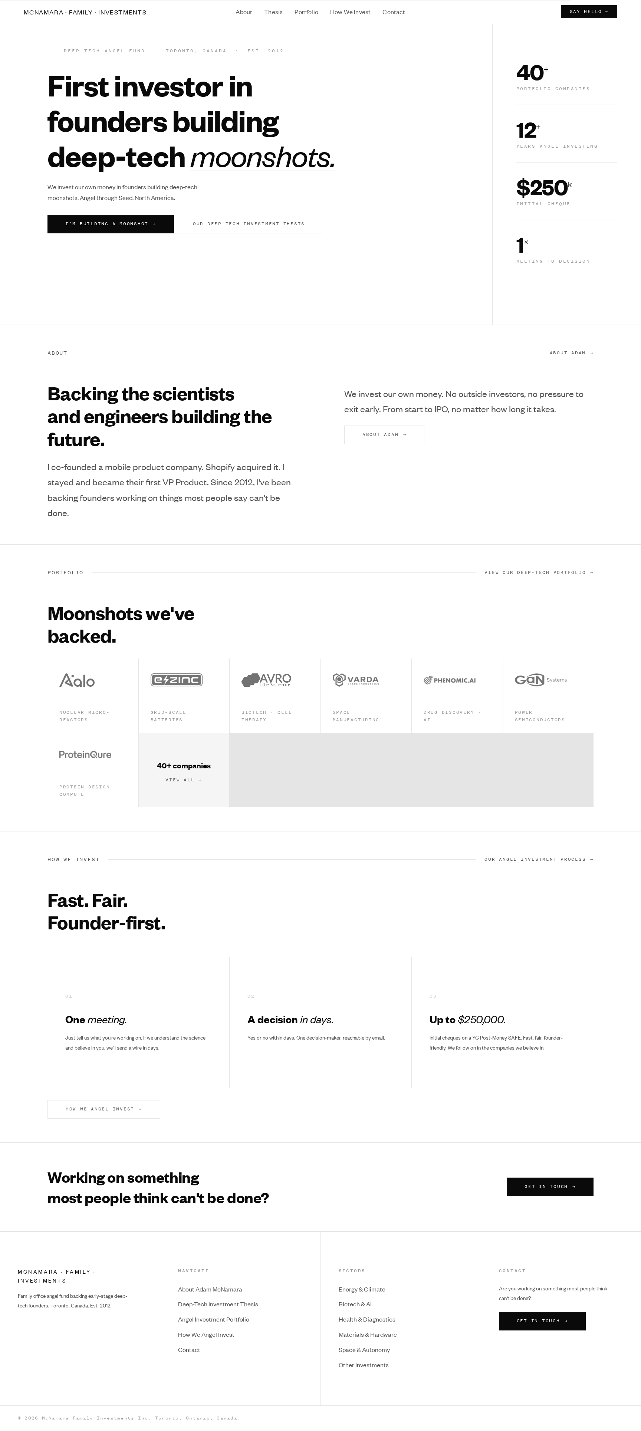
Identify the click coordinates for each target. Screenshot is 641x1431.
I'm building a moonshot (110, 224)
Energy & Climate (362, 1289)
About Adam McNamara (210, 1289)
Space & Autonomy (364, 1349)
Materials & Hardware (368, 1334)
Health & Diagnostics (367, 1319)
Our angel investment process (535, 859)
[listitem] (92, 696)
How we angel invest (104, 1109)
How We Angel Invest (206, 1334)
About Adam (568, 353)
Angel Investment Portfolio (213, 1319)
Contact (393, 11)
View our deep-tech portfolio (535, 572)
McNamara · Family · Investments (85, 12)
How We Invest (350, 11)
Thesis (273, 11)
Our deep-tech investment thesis (249, 224)
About (244, 11)
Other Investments (364, 1365)
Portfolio (306, 11)
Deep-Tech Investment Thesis (218, 1304)
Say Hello (589, 11)
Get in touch (550, 1186)
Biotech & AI (355, 1304)
